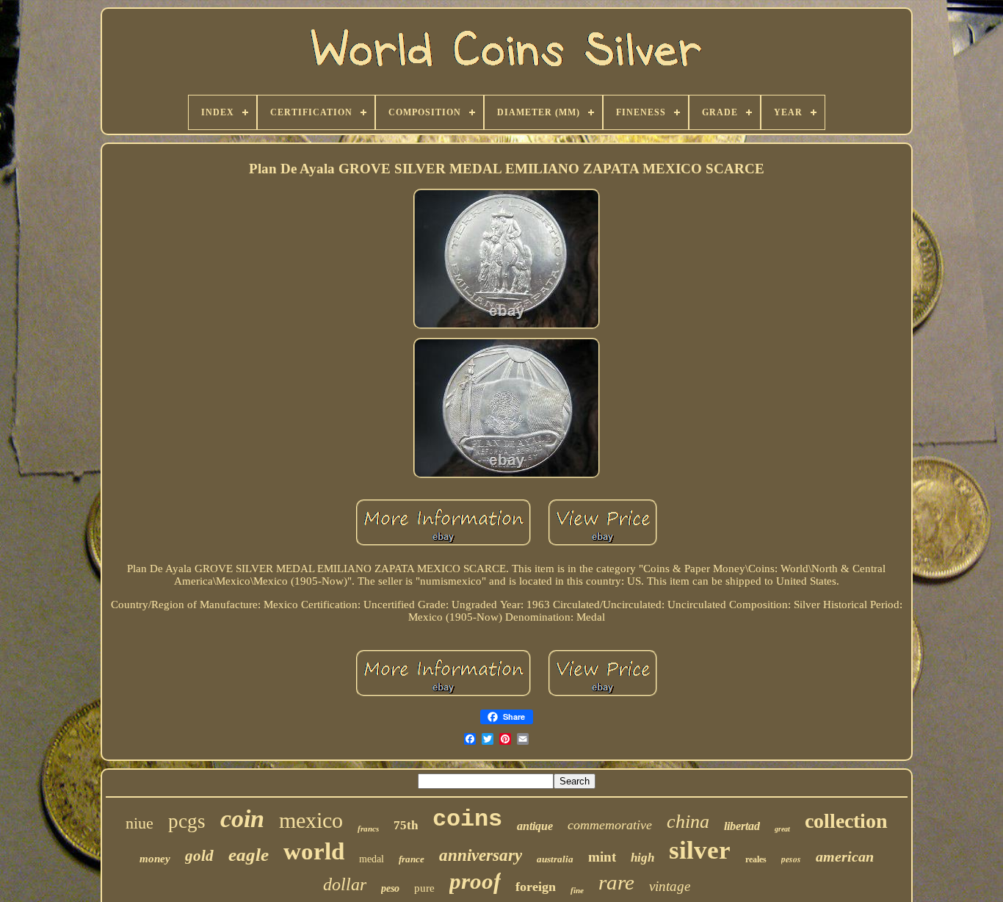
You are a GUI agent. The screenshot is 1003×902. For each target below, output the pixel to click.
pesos (791, 859)
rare (616, 882)
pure (424, 888)
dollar (344, 884)
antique (535, 826)
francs (368, 828)
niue (139, 823)
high (642, 858)
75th (406, 825)
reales (756, 859)
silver (700, 850)
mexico (311, 820)
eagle (248, 855)
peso (390, 888)
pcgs (187, 821)
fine (577, 890)
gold (199, 856)
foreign (535, 886)
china (688, 821)
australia (555, 859)
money (155, 859)
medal (371, 859)
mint (602, 857)
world (313, 851)
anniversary (480, 855)
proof (475, 881)
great (782, 829)
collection (846, 820)
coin (242, 818)
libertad (742, 826)
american (845, 856)
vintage (669, 886)
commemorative (610, 825)
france (411, 859)
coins (467, 819)
